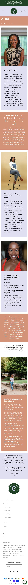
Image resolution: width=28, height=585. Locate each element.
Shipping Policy (6, 510)
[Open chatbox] (25, 582)
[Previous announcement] (2, 3)
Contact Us (5, 504)
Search (4, 526)
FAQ (4, 536)
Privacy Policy (6, 514)
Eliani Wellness (16, 583)
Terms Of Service (7, 517)
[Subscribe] (20, 566)
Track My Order (7, 507)
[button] (3, 11)
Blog (4, 533)
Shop (4, 530)
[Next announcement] (25, 3)
